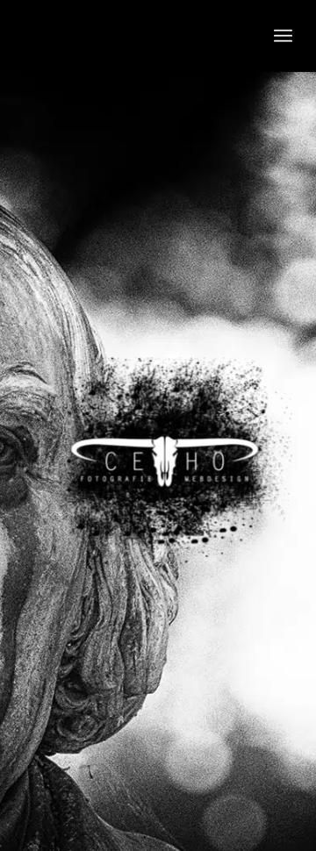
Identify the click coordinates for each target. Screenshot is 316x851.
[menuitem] (283, 36)
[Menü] (283, 36)
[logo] (131, 36)
